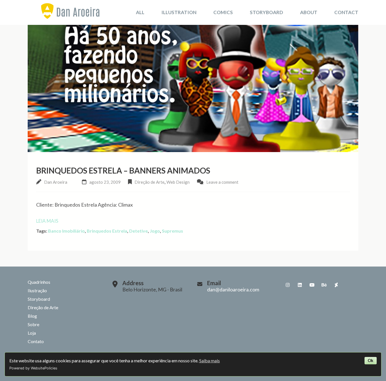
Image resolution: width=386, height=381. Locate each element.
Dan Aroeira (55, 182)
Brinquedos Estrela (107, 230)
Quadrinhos (39, 282)
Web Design (178, 182)
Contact (346, 12)
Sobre (33, 324)
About (308, 12)
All (140, 12)
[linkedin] (299, 285)
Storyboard (266, 12)
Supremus (172, 230)
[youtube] (312, 285)
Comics (223, 12)
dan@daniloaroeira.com (233, 289)
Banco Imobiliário (66, 230)
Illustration (178, 12)
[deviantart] (336, 285)
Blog (32, 316)
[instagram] (287, 285)
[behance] (324, 285)
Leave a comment (222, 182)
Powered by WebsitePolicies (33, 368)
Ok (370, 360)
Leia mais (47, 221)
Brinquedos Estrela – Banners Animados (123, 170)
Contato (36, 341)
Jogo (155, 230)
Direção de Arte (149, 182)
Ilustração (37, 290)
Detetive (138, 230)
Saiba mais (209, 360)
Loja (32, 332)
